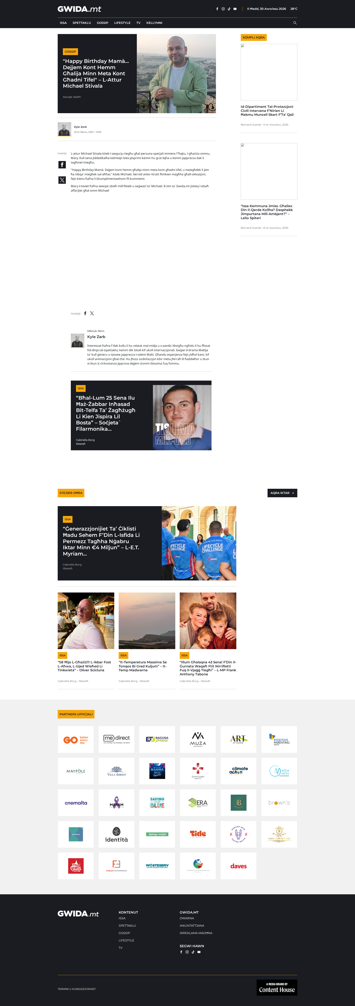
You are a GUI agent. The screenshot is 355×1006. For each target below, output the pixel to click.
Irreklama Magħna (196, 933)
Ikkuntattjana (192, 925)
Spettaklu (82, 23)
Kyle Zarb (80, 127)
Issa (63, 23)
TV (138, 23)
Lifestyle (122, 23)
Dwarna (187, 918)
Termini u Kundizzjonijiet (77, 989)
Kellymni (154, 23)
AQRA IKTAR (280, 493)
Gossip (102, 23)
